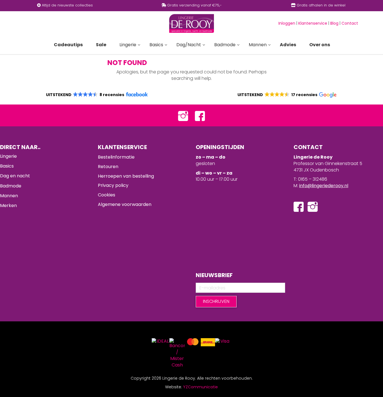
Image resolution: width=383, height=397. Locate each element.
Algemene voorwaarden (124, 204)
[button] (96, 95)
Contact (350, 23)
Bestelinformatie (116, 157)
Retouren (108, 166)
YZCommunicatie (200, 387)
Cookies (106, 195)
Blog (334, 23)
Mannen (9, 195)
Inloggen (286, 23)
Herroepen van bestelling (126, 176)
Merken (8, 205)
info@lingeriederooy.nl (323, 185)
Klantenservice (312, 23)
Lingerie (8, 156)
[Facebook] (200, 115)
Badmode (10, 186)
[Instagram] (183, 115)
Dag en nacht (15, 176)
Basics (7, 166)
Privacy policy (113, 185)
